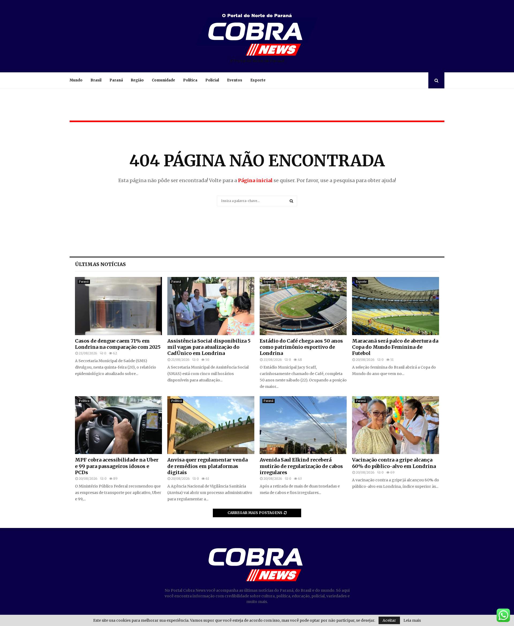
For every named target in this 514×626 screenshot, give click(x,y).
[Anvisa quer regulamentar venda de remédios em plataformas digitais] (210, 425)
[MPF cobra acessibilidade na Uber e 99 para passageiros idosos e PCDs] (118, 425)
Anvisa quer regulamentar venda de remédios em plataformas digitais (207, 466)
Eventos (234, 80)
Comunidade (163, 80)
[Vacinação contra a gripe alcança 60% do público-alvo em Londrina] (395, 425)
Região (137, 80)
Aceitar (389, 620)
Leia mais (412, 620)
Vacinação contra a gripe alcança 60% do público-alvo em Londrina (394, 463)
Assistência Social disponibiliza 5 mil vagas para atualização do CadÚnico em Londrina (209, 347)
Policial (212, 80)
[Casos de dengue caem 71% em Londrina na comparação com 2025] (118, 306)
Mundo (76, 80)
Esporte (258, 80)
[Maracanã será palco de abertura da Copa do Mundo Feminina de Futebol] (395, 306)
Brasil (95, 80)
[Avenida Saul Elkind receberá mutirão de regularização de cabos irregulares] (303, 425)
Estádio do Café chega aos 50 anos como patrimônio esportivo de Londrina (301, 347)
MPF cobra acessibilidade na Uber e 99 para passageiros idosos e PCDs (116, 466)
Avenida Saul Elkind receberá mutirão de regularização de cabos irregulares (301, 466)
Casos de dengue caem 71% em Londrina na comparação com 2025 (118, 344)
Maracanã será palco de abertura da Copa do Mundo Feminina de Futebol (395, 347)
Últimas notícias (100, 264)
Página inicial (255, 180)
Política (190, 80)
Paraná (116, 80)
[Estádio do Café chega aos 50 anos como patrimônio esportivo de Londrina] (303, 306)
